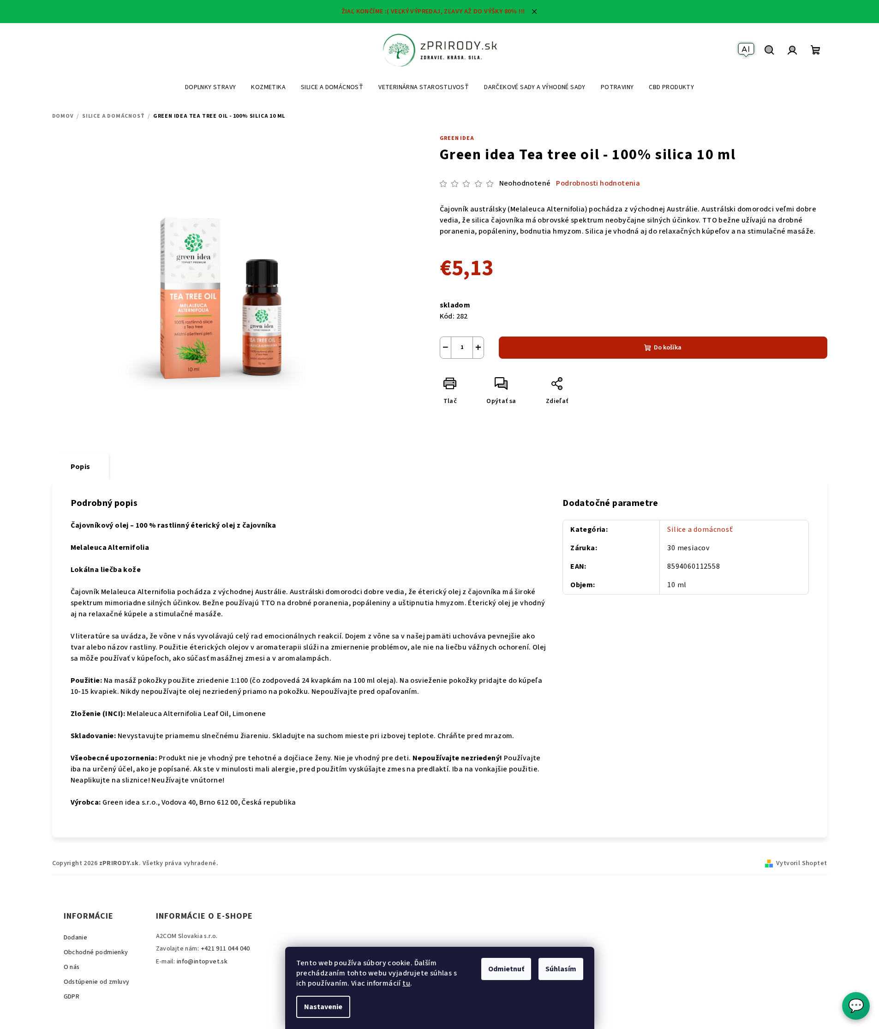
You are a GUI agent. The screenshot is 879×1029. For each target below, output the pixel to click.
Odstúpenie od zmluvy (97, 982)
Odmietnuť (506, 969)
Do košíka (668, 347)
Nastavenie (323, 1007)
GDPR (72, 996)
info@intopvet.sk (202, 961)
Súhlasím (560, 969)
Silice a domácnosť (700, 529)
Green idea (457, 138)
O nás (72, 967)
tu (406, 983)
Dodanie (76, 937)
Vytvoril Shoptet (801, 863)
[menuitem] (211, 87)
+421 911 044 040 (225, 948)
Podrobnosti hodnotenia (598, 183)
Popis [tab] (80, 467)
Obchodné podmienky (96, 952)
